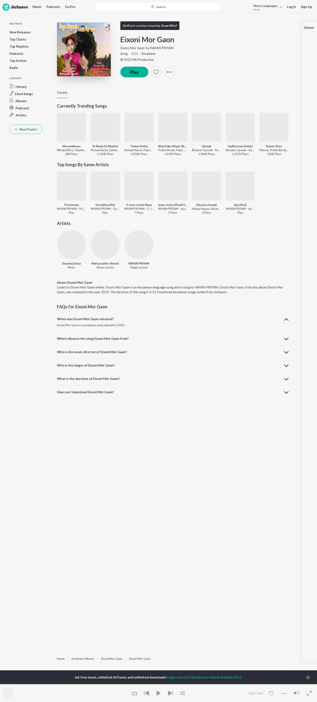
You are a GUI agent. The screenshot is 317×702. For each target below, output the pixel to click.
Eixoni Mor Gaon (132, 48)
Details (62, 92)
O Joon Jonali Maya (139, 205)
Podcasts (53, 7)
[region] (173, 658)
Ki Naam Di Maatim (105, 146)
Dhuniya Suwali (206, 205)
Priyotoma (71, 205)
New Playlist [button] (28, 129)
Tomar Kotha (139, 146)
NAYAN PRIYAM (162, 48)
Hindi (256, 9)
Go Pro (70, 7)
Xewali (206, 146)
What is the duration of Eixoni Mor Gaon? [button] (88, 379)
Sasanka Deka (71, 263)
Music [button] (37, 7)
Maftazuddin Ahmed (105, 263)
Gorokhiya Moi (105, 205)
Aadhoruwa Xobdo (240, 146)
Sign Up (306, 7)
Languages (265, 6)
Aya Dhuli (240, 205)
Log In (291, 7)
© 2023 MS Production (137, 59)
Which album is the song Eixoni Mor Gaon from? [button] (93, 338)
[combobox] (158, 7)
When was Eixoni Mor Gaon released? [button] (85, 319)
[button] (266, 7)
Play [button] (134, 72)
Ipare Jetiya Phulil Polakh (172, 205)
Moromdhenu (71, 146)
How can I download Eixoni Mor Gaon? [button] (85, 392)
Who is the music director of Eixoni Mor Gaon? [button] (92, 352)
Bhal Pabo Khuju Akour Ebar (172, 146)
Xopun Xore (274, 146)
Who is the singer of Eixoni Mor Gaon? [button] (86, 365)
